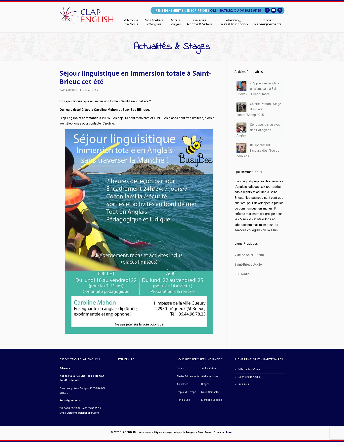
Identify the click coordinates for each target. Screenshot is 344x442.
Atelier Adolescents (188, 376)
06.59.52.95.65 (250, 10)
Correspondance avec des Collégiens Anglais (258, 130)
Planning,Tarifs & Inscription (233, 22)
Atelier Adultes (209, 376)
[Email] (273, 10)
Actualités (182, 384)
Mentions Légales (211, 399)
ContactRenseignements (267, 22)
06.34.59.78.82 (221, 10)
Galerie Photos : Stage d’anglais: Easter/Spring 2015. (258, 109)
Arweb (229, 432)
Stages (205, 384)
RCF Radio (242, 274)
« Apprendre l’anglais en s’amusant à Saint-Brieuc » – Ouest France (258, 88)
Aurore (72, 90)
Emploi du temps (186, 392)
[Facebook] (267, 10)
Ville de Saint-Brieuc (249, 255)
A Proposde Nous (131, 22)
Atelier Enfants (209, 368)
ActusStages (175, 22)
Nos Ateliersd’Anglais (154, 22)
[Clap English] (86, 15)
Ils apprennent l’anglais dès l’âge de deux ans (257, 150)
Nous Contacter (210, 392)
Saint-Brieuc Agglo (248, 264)
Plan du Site (183, 399)
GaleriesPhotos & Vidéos (199, 22)
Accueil (181, 368)
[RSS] (279, 10)
